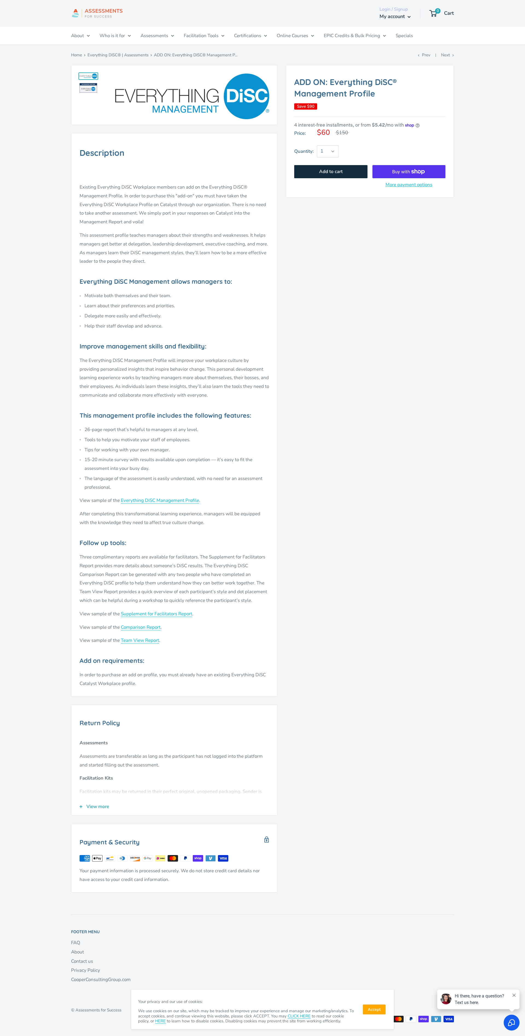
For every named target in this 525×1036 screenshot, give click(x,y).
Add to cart (331, 171)
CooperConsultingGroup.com (101, 979)
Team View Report (140, 640)
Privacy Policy (85, 970)
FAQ (75, 943)
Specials (404, 36)
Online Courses (292, 36)
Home (76, 55)
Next (445, 55)
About (77, 36)
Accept (374, 1009)
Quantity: (304, 151)
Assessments (154, 36)
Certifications (247, 36)
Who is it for (112, 36)
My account (393, 16)
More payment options (409, 185)
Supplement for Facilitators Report (156, 614)
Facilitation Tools (201, 36)
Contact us (82, 961)
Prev (426, 55)
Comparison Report (141, 627)
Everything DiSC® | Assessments (118, 55)
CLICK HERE (299, 1016)
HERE (160, 1021)
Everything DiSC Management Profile (160, 500)
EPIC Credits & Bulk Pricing (352, 36)
